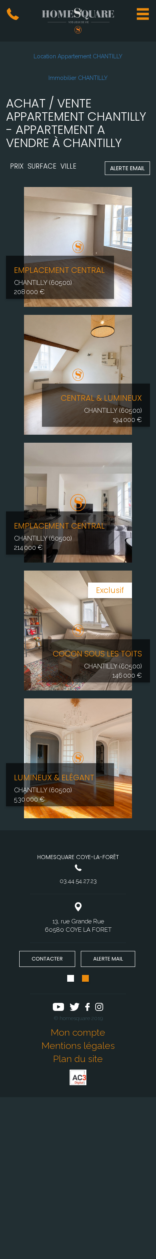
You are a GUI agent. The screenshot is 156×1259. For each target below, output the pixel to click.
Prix (17, 166)
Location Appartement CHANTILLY (78, 56)
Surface (42, 166)
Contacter (47, 959)
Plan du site (78, 1058)
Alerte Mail (108, 959)
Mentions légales (78, 1045)
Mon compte (78, 1032)
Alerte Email (127, 168)
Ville (68, 166)
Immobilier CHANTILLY (78, 78)
